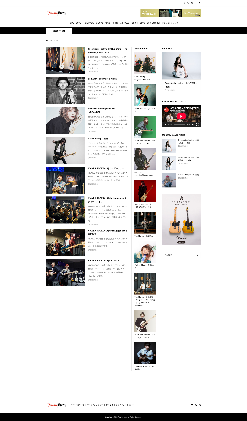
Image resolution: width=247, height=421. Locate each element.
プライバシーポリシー (125, 405)
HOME (71, 23)
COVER (79, 23)
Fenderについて (77, 405)
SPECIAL (99, 23)
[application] (181, 116)
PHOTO (115, 23)
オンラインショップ (170, 23)
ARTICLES (124, 23)
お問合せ (109, 405)
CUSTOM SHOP (153, 23)
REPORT (134, 23)
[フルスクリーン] (197, 124)
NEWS (107, 23)
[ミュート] (193, 124)
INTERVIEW (89, 23)
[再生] (165, 124)
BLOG (142, 23)
